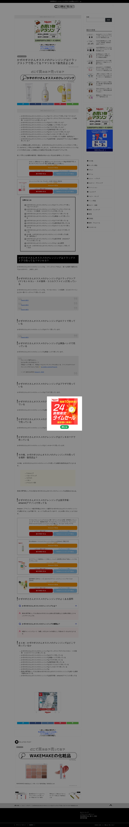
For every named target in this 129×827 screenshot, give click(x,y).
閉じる (64, 427)
